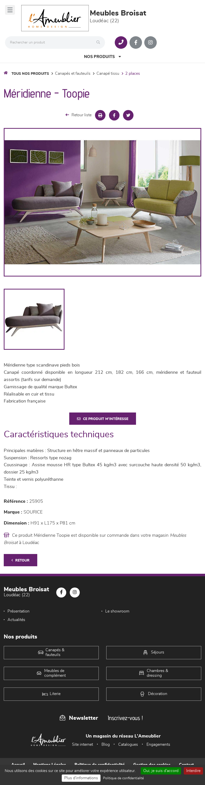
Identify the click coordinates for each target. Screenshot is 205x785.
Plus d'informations (81, 778)
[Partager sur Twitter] (128, 115)
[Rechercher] (99, 42)
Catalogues (128, 744)
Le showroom (117, 611)
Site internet (82, 744)
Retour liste (82, 115)
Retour (22, 560)
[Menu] (10, 10)
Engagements (158, 744)
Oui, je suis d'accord (160, 771)
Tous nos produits (30, 74)
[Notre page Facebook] (136, 42)
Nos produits (99, 57)
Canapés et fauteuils (72, 74)
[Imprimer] (100, 115)
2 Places (132, 74)
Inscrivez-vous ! (125, 718)
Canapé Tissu (107, 74)
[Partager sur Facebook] (114, 115)
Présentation (19, 611)
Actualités (16, 620)
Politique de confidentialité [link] (123, 778)
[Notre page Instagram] (150, 42)
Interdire (193, 771)
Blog (106, 744)
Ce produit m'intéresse (105, 419)
